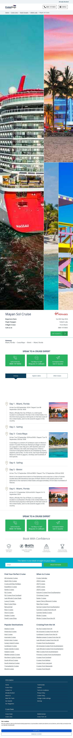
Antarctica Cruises (10, 632)
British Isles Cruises (11, 640)
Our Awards (8, 701)
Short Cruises (9, 613)
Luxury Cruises (9, 601)
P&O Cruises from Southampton (47, 652)
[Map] (36, 390)
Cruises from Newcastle (44, 666)
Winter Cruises (41, 615)
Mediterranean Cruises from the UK (48, 637)
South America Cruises (11, 663)
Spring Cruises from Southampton (48, 607)
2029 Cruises (40, 590)
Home (7, 12)
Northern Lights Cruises (12, 657)
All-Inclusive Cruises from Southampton (49, 646)
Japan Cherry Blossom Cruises (46, 601)
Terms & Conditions (43, 690)
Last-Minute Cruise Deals (12, 598)
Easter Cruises (41, 598)
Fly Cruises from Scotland (12, 595)
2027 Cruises (40, 584)
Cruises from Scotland (43, 657)
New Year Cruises (42, 604)
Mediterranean (41, 714)
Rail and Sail (8, 607)
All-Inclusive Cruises (11, 578)
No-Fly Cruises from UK (44, 629)
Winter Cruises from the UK (45, 618)
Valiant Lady (33, 12)
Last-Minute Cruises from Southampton (49, 649)
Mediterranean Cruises (12, 655)
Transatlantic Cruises (11, 666)
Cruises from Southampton (45, 643)
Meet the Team (9, 698)
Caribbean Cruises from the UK (46, 634)
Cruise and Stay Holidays (12, 584)
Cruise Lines (14, 12)
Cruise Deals (9, 714)
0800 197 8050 (63, 328)
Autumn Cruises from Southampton (48, 592)
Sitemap (39, 701)
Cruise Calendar (41, 578)
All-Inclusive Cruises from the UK (47, 632)
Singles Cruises (9, 615)
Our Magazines (9, 703)
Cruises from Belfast (43, 660)
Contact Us (8, 690)
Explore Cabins (36, 376)
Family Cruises (9, 590)
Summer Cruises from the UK (46, 610)
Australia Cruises (10, 637)
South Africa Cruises (11, 660)
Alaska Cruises (9, 629)
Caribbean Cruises (10, 646)
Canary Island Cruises (11, 643)
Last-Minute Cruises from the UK (47, 640)
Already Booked (64, 2)
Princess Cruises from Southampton (48, 655)
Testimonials (41, 685)
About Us (8, 695)
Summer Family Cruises (44, 613)
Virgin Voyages (24, 12)
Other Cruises (57, 376)
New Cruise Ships (10, 604)
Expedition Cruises (10, 587)
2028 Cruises (40, 587)
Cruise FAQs (8, 687)
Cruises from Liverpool (44, 663)
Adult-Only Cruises (10, 581)
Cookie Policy (41, 695)
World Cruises (9, 669)
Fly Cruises (8, 592)
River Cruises (8, 610)
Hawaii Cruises (9, 652)
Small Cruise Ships (10, 618)
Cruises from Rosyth (43, 669)
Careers (39, 687)
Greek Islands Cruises (11, 649)
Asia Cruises (8, 634)
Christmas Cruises (42, 595)
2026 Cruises (40, 581)
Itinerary (15, 376)
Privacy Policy (41, 693)
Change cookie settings (44, 698)
